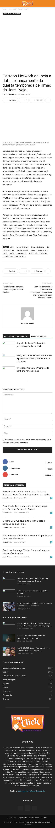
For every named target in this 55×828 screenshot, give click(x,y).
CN (48, 247)
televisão (44, 253)
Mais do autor (39, 336)
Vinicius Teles (11, 94)
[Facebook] (20, 808)
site (36, 253)
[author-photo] (27, 320)
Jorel (5, 253)
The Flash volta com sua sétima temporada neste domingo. (13, 289)
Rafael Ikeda (7, 498)
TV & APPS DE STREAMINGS (18, 10)
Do (13, 250)
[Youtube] (34, 808)
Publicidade (12, 818)
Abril (12, 247)
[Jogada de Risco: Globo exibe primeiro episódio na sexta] (9, 346)
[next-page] (29, 380)
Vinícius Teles (20, 256)
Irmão (33, 250)
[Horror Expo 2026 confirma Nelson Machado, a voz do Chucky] (9, 581)
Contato (44, 818)
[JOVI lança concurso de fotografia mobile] (9, 594)
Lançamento (21, 253)
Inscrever (48, 475)
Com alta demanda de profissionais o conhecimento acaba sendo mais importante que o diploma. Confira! (40, 292)
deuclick (6, 250)
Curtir (49, 462)
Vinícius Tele (8, 256)
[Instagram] (27, 808)
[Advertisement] (27, 44)
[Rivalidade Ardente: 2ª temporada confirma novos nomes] (9, 370)
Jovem (12, 253)
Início (4, 10)
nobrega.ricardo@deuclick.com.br (31, 791)
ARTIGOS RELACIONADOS (16, 336)
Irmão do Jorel (43, 250)
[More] (48, 100)
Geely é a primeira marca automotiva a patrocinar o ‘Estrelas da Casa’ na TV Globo (34, 358)
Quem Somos (34, 818)
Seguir (50, 469)
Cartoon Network (22, 247)
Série (30, 253)
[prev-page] (25, 380)
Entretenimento (22, 250)
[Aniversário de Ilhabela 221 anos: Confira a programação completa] (9, 606)
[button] (4, 3)
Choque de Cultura (37, 247)
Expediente (23, 818)
